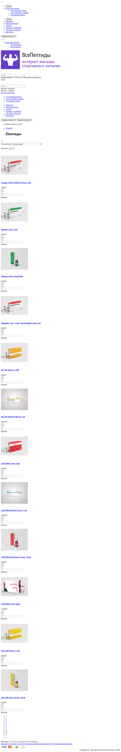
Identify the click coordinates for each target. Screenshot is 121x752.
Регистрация (15, 47)
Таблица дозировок (13, 28)
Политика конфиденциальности (38, 744)
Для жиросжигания (18, 11)
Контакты (10, 32)
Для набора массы (17, 15)
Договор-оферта (57, 744)
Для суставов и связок (19, 13)
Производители (12, 23)
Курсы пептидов (12, 8)
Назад (9, 6)
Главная (9, 128)
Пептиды (9, 21)
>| (6, 738)
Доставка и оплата (13, 30)
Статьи (8, 26)
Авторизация (15, 45)
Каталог (7, 91)
